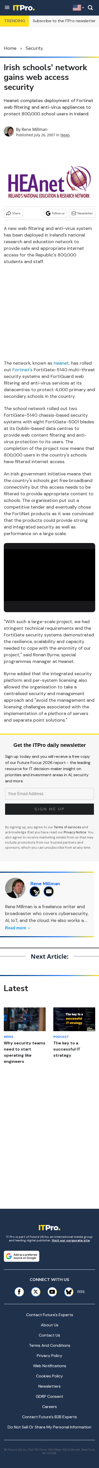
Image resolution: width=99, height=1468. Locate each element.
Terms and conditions (49, 1345)
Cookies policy (49, 1376)
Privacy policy (49, 1355)
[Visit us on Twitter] (35, 1291)
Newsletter (85, 213)
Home (10, 48)
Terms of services (68, 827)
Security (34, 48)
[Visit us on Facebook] (19, 1291)
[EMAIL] (50, 891)
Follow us (58, 213)
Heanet (61, 363)
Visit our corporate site (71, 1240)
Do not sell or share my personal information (49, 1427)
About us (49, 1325)
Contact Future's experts (49, 1314)
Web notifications (49, 1365)
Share (16, 213)
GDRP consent (49, 1396)
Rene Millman (34, 129)
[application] (49, 575)
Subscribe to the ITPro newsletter (64, 20)
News (65, 134)
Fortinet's (22, 370)
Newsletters (49, 1386)
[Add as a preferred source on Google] (21, 1256)
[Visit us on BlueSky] (67, 1291)
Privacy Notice (75, 832)
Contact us (49, 1335)
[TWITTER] (36, 891)
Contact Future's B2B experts (49, 1417)
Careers (49, 1406)
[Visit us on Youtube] (52, 1291)
